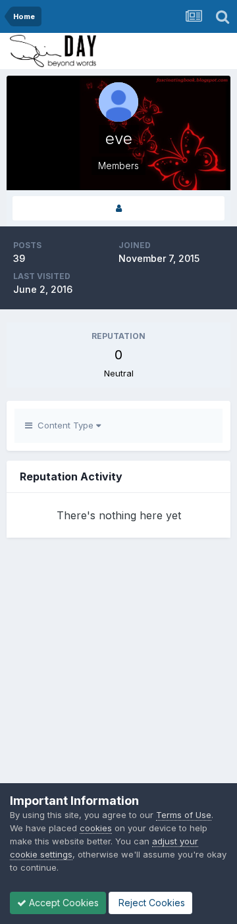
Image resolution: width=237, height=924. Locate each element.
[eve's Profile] (118, 208)
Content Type (64, 425)
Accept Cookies (62, 902)
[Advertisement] (118, 685)
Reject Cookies (150, 902)
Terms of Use (183, 814)
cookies (96, 828)
